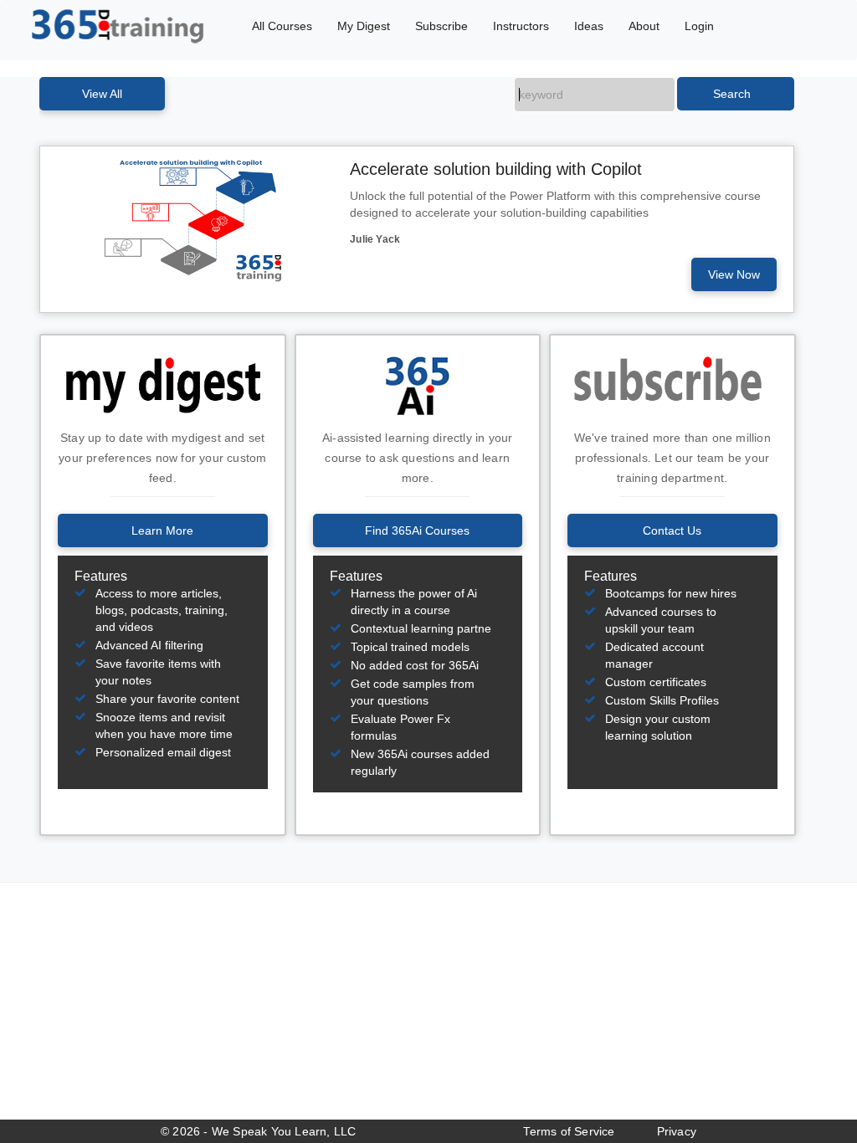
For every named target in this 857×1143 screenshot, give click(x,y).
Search (732, 93)
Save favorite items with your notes (158, 672)
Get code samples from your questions (413, 692)
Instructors (521, 26)
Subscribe (441, 26)
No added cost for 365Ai (415, 665)
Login (699, 26)
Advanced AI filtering (149, 645)
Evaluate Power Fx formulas (400, 727)
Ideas (588, 26)
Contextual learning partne (421, 628)
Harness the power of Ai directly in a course (414, 602)
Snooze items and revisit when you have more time (164, 725)
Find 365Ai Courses (417, 530)
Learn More (162, 530)
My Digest (363, 26)
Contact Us (672, 530)
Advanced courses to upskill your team (660, 620)
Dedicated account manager (654, 655)
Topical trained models (410, 647)
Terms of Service (568, 1131)
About (644, 26)
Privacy (676, 1131)
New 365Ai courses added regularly (420, 762)
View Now (734, 274)
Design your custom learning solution (658, 727)
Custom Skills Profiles (662, 700)
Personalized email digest (163, 752)
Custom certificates (655, 682)
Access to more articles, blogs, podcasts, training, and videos (161, 610)
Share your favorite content (167, 698)
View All (102, 93)
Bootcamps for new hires (670, 593)
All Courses (282, 26)
